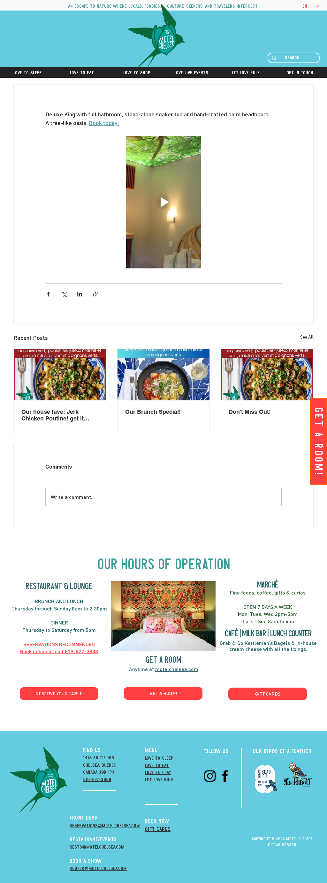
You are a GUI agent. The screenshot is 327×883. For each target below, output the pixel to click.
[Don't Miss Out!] (267, 374)
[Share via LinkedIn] (80, 294)
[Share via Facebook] (48, 294)
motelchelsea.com (176, 669)
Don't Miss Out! (250, 411)
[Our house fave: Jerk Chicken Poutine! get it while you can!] (60, 374)
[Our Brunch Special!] (164, 374)
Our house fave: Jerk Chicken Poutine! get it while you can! (52, 415)
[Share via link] (95, 294)
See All (307, 336)
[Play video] (163, 202)
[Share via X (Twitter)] (64, 294)
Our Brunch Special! (153, 411)
